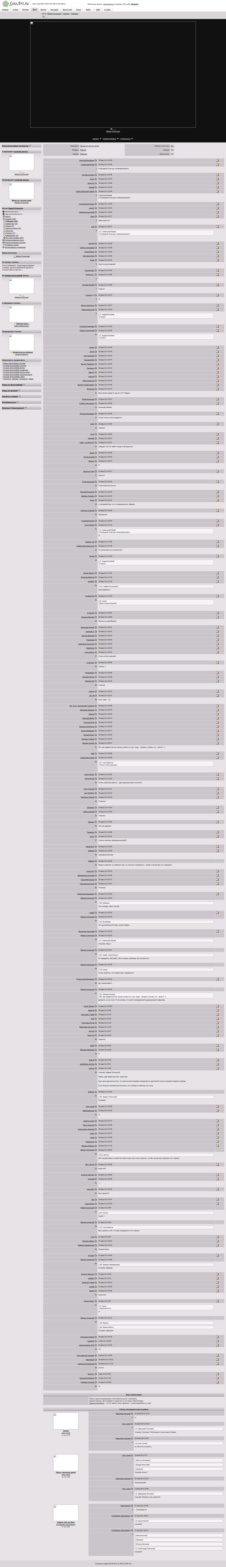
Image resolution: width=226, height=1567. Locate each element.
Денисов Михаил (87, 617)
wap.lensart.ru (108, 4)
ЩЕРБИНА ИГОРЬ (87, 1064)
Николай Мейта (88, 718)
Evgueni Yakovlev (87, 1274)
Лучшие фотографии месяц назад (16, 372)
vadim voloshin (88, 812)
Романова (90, 640)
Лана (92, 216)
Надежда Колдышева (86, 1364)
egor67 (91, 208)
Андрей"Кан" (89, 252)
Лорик (92, 352)
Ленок (92, 453)
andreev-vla (89, 542)
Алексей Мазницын (86, 160)
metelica (91, 1278)
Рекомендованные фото (14, 240)
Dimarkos (90, 807)
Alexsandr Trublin (87, 1014)
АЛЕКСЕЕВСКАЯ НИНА (85, 191)
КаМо (92, 1046)
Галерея (66, 14)
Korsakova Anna (88, 175)
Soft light (91, 438)
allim (92, 753)
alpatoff (91, 187)
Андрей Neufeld (88, 285)
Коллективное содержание (15, 247)
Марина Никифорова (86, 1245)
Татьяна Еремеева (86, 326)
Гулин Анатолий (88, 482)
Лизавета (90, 832)
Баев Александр (88, 310)
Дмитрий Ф (90, 1360)
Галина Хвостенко (87, 758)
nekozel (91, 376)
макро (31, 379)
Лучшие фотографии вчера (14, 368)
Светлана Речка (88, 1023)
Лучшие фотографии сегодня (14, 366)
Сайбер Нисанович (86, 403)
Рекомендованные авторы (15, 242)
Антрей (91, 243)
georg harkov (89, 774)
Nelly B (91, 1060)
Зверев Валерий (87, 636)
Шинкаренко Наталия (86, 875)
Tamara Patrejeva (21, 354)
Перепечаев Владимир (85, 979)
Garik (92, 260)
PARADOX (90, 648)
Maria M (91, 1010)
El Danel (91, 1255)
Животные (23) (12, 224)
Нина (92, 1137)
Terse (92, 179)
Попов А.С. (90, 274)
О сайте (107, 9)
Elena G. (91, 1374)
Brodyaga (90, 389)
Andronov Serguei (87, 797)
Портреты (7, 379)
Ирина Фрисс (89, 1301)
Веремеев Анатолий (86, 931)
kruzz (92, 836)
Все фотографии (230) (15, 238)
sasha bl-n (90, 871)
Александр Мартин (87, 1378)
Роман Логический (87, 330)
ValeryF (91, 372)
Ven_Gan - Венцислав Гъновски (81, 706)
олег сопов (90, 1106)
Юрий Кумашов (88, 399)
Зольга (91, 691)
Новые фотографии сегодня (14, 363)
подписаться (126, 139)
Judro (92, 1133)
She (92, 1199)
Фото (35, 9)
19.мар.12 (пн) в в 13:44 (89, 146)
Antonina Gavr (88, 735)
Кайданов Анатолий (86, 212)
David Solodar (89, 1006)
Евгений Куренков (87, 492)
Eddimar (91, 851)
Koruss (91, 1031)
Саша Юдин (89, 1204)
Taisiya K (90, 183)
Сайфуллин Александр (85, 546)
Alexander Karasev (87, 710)
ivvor (92, 434)
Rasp (92, 500)
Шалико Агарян (88, 743)
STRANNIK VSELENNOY (65, 1524)
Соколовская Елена (86, 204)
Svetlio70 (90, 1341)
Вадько (91, 714)
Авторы (43, 9)
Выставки (54, 9)
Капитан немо (88, 1121)
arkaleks (91, 581)
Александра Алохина (86, 1129)
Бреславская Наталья (85, 1355)
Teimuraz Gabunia (87, 510)
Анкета (7, 216)
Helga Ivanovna (88, 381)
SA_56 (91, 695)
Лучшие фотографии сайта (13, 377)
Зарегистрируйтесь (97, 1403)
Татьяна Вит (89, 270)
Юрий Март (89, 673)
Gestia (91, 556)
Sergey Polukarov (87, 364)
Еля (92, 227)
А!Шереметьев (88, 1111)
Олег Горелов (89, 789)
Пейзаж (83, 150)
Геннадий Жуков (87, 521)
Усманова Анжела (87, 1337)
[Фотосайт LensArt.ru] (34, 7)
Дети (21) (9, 231)
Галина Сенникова (87, 248)
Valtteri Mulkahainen (21, 326)
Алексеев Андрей (87, 627)
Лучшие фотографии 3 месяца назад (17, 374)
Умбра (91, 347)
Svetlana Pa (89, 596)
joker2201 (90, 1189)
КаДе (92, 424)
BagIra (91, 1291)
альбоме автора (21, 151)
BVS (92, 1019)
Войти (88, 9)
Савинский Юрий (87, 164)
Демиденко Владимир (85, 894)
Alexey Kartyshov (87, 305)
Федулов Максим (87, 577)
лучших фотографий (13, 275)
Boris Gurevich (88, 1125)
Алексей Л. (90, 631)
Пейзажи (74, 14)
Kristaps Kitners (88, 1241)
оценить (96, 139)
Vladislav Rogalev (87, 496)
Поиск (78, 9)
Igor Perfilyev (89, 793)
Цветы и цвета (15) (13, 228)
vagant (91, 1287)
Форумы (25, 9)
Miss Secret (89, 1164)
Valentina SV (89, 681)
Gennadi (91, 1179)
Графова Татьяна (87, 1382)
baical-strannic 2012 (86, 1345)
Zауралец (90, 368)
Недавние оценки (12, 245)
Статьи (15, 9)
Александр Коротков (86, 644)
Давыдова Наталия (86, 1027)
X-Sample (90, 613)
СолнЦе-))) (90, 295)
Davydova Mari (88, 256)
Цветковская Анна (87, 884)
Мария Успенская (54, 14)
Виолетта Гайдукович (86, 385)
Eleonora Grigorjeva (86, 727)
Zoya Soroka (89, 525)
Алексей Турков (88, 1282)
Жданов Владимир (87, 414)
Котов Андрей (89, 457)
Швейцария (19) (12, 235)
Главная (5, 9)
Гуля (92, 1237)
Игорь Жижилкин (87, 731)
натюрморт (23, 379)
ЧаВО (98, 9)
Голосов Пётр (89, 722)
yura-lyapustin (89, 356)
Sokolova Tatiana (87, 739)
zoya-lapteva (89, 652)
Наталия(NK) (89, 360)
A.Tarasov (90, 663)
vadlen (91, 913)
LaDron (91, 1068)
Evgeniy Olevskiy (87, 1175)
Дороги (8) (10, 226)
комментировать (109, 139)
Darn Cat (90, 1035)
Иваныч (91, 822)
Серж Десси (89, 779)
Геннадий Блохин (87, 880)
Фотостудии (67, 9)
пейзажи (15, 379)
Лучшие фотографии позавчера (15, 370)
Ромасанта (90, 1142)
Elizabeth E (90, 846)
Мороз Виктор (88, 573)
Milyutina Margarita (87, 1050)
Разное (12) (10, 233)
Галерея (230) (10, 219)
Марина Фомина (88, 1146)
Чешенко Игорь (88, 677)
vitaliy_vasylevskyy (87, 442)
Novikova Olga (88, 471)
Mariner (91, 461)
